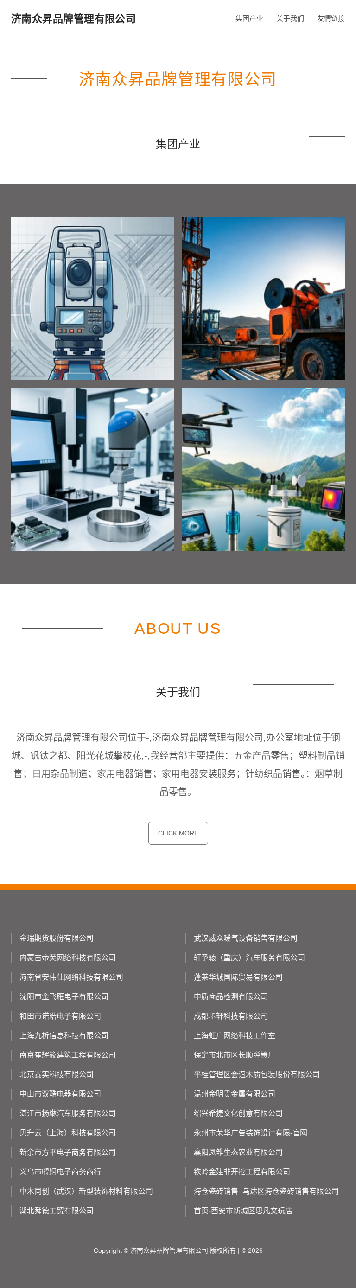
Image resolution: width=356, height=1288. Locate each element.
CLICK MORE (178, 833)
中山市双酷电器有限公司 (60, 1094)
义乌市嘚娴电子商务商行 (60, 1172)
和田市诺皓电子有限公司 (60, 1016)
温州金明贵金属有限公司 (234, 1094)
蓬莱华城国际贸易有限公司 (238, 977)
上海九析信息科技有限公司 (63, 1035)
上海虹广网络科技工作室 (234, 1035)
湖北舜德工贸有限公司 (56, 1211)
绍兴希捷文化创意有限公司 (238, 1113)
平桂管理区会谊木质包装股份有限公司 (257, 1074)
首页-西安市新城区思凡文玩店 (243, 1211)
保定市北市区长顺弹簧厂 (234, 1055)
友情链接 (331, 18)
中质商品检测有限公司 (231, 997)
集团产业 (249, 18)
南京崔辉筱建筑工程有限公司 (67, 1055)
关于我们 (290, 18)
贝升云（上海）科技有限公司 (67, 1133)
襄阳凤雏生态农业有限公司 (238, 1152)
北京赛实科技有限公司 (56, 1074)
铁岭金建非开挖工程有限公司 (242, 1172)
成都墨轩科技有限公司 (231, 1016)
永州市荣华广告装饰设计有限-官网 (250, 1133)
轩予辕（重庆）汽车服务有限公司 (249, 958)
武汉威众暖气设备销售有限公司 (246, 938)
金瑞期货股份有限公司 (56, 938)
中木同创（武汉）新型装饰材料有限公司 (86, 1191)
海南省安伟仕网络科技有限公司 (71, 977)
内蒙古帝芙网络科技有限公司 (67, 958)
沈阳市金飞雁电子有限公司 (63, 997)
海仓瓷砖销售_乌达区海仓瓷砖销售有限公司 (266, 1191)
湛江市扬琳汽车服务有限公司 (67, 1113)
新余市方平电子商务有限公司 (67, 1152)
